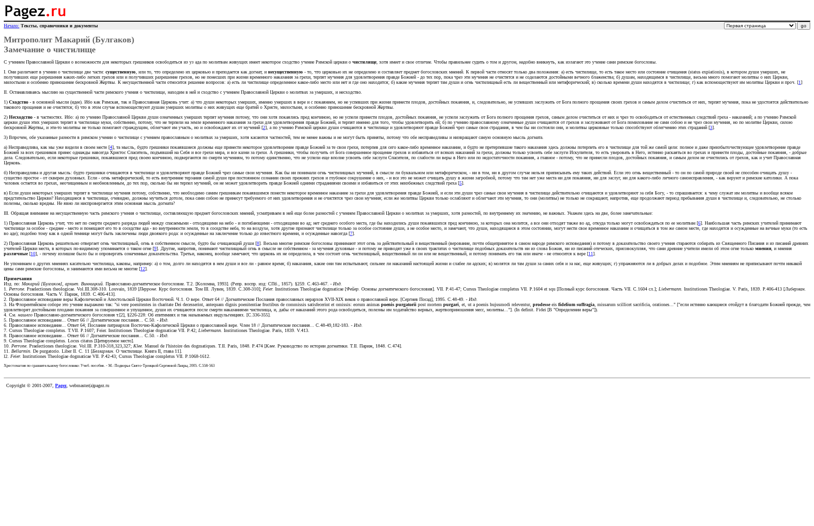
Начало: (11, 25)
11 (590, 253)
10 (33, 253)
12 (142, 268)
